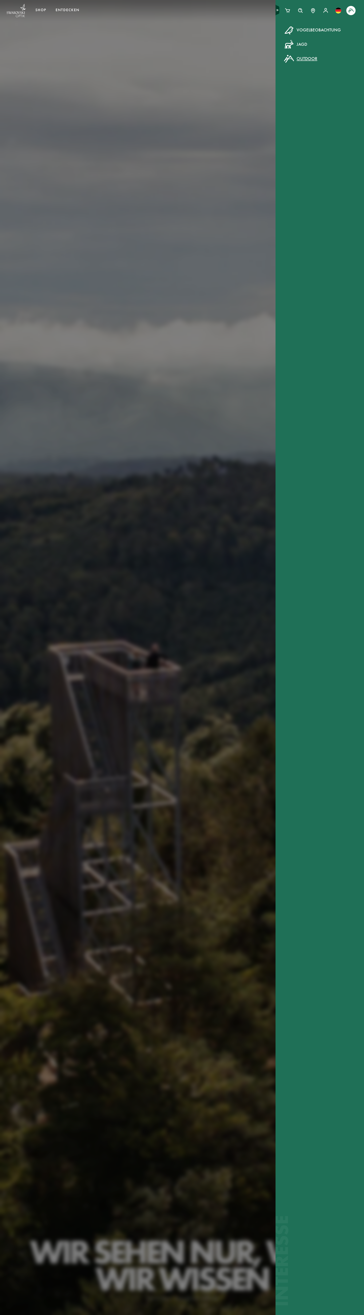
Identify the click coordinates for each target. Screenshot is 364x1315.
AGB (217, 115)
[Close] (277, 35)
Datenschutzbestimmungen (248, 115)
